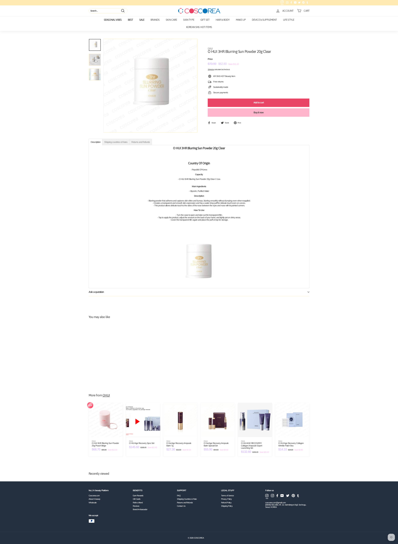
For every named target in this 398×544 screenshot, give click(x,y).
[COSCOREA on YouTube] (282, 495)
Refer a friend (138, 502)
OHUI (210, 48)
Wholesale (93, 502)
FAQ (178, 495)
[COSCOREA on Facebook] (277, 495)
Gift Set (204, 19)
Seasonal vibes (113, 19)
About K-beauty (94, 499)
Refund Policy (226, 502)
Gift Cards (136, 499)
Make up (241, 19)
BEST (130, 19)
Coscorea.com (94, 495)
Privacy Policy (226, 499)
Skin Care (171, 19)
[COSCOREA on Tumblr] (298, 495)
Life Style (288, 19)
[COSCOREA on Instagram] (272, 495)
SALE (141, 19)
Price (210, 59)
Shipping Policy (227, 506)
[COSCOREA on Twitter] (287, 495)
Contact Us (181, 506)
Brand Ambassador (140, 509)
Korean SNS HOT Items (199, 27)
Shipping (211, 69)
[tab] (95, 142)
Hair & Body (223, 19)
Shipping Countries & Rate (187, 499)
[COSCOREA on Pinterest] (293, 495)
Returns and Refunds (185, 502)
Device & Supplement (264, 19)
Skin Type (188, 19)
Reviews (136, 506)
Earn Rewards (138, 495)
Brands (155, 19)
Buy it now (259, 112)
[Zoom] (150, 85)
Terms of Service (227, 495)
